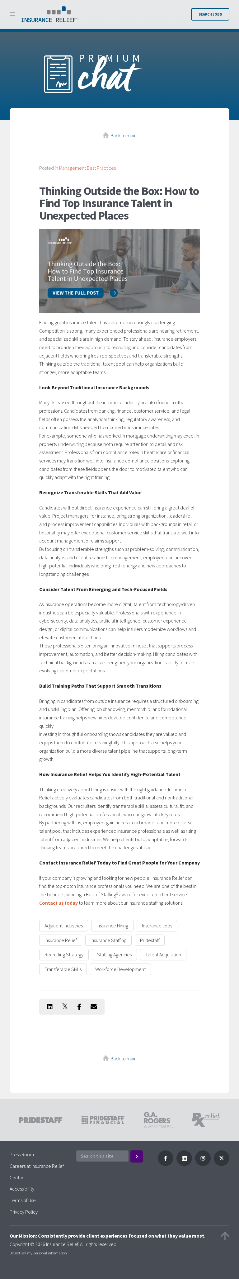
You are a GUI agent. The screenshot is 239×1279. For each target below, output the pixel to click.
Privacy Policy (24, 1212)
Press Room (22, 1154)
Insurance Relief (61, 940)
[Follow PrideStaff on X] (221, 1164)
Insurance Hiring (112, 925)
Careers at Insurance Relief (37, 1166)
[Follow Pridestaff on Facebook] (165, 1164)
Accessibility (22, 1189)
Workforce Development (120, 969)
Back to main (123, 135)
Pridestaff (149, 940)
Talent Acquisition (163, 954)
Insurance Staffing (108, 940)
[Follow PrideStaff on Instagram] (203, 1164)
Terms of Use (23, 1200)
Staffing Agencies (114, 954)
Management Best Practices (87, 168)
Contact (18, 1177)
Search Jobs (210, 14)
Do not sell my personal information (38, 1252)
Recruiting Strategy (64, 954)
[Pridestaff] (49, 14)
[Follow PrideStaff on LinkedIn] (184, 1164)
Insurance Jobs (157, 925)
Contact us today (58, 903)
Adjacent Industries (64, 925)
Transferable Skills (63, 969)
